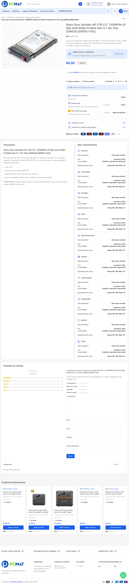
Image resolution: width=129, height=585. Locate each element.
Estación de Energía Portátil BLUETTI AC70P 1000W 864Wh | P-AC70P (114, 494)
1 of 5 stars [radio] (80, 383)
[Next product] (126, 18)
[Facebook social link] (114, 81)
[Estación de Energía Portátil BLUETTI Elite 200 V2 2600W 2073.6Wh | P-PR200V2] (39, 498)
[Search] (80, 4)
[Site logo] (12, 4)
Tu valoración (71, 396)
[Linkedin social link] (121, 81)
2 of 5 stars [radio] (81, 383)
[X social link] (116, 81)
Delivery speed (72, 392)
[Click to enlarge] (5, 64)
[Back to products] (124, 18)
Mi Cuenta (79, 566)
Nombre (70, 437)
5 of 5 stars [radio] (86, 383)
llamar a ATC (97, 11)
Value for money (72, 386)
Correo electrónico (73, 446)
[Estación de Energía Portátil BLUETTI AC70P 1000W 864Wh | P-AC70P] (115, 489)
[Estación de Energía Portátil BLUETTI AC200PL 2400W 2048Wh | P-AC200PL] (13, 489)
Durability (70, 389)
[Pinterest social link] (118, 81)
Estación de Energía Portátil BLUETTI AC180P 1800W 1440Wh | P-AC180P (63, 512)
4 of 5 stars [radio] (85, 383)
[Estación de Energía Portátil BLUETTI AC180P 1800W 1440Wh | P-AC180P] (64, 498)
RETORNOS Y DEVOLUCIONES (60, 567)
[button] (123, 575)
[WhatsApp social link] (123, 81)
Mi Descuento (119, 54)
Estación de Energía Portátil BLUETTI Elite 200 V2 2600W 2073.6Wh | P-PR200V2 (38, 512)
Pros (68, 420)
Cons (68, 428)
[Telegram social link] (126, 81)
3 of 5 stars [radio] (83, 383)
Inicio (3, 17)
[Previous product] (121, 18)
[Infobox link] (13, 551)
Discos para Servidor (33, 17)
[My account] (108, 11)
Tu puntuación (72, 383)
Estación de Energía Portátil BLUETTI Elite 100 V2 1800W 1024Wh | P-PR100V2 (89, 494)
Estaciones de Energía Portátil (12, 496)
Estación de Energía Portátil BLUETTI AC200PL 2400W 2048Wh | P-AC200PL (12, 494)
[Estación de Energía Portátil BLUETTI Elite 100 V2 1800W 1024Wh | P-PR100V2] (90, 489)
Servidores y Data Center (15, 17)
